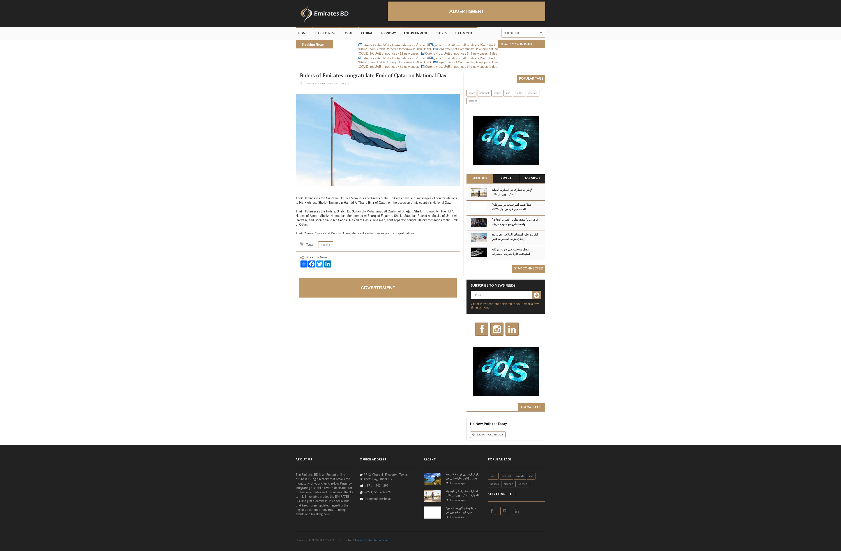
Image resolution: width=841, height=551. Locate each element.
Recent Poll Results (489, 434)
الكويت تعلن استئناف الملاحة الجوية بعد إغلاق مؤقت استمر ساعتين (515, 237)
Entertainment (416, 33)
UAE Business (325, 33)
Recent (506, 178)
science (473, 101)
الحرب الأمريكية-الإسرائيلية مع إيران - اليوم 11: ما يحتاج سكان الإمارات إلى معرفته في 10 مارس (459, 44)
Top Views (532, 178)
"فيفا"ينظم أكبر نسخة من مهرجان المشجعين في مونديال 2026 (512, 207)
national (484, 93)
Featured (480, 178)
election (532, 93)
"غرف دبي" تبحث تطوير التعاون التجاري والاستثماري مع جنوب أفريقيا (515, 222)
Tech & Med (463, 33)
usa (508, 93)
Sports (441, 33)
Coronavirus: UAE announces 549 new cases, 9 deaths (427, 53)
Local (348, 33)
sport (472, 93)
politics (519, 93)
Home (302, 33)
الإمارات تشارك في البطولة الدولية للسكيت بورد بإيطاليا (512, 192)
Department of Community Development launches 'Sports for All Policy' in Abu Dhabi (459, 49)
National (325, 244)
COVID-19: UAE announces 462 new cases (353, 53)
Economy (388, 33)
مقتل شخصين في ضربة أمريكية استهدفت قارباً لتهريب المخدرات (511, 251)
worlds (497, 93)
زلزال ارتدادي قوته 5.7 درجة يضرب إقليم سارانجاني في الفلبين (462, 478)
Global (367, 33)
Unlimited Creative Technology (369, 540)
